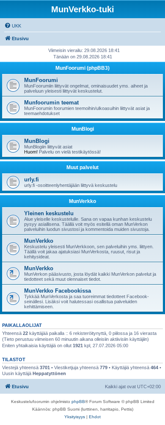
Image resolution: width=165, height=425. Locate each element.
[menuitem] (12, 26)
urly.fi (31, 179)
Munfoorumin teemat (51, 102)
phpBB (78, 401)
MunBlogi (83, 129)
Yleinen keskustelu (49, 213)
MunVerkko (82, 201)
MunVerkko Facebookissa (57, 291)
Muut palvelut (82, 167)
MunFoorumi (41, 80)
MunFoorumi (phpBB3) (82, 68)
